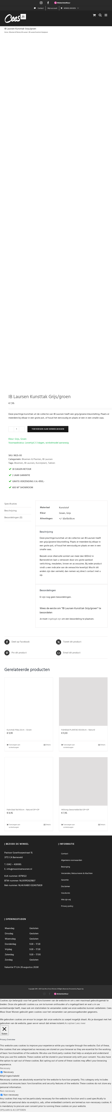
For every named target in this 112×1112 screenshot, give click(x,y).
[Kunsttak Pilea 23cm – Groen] (29, 701)
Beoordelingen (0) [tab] (13, 518)
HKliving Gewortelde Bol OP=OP (75, 809)
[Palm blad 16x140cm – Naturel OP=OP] (29, 781)
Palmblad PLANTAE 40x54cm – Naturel (78, 730)
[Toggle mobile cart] (94, 15)
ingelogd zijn (54, 619)
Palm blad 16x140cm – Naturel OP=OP (23, 809)
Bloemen (18, 463)
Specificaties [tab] (10, 504)
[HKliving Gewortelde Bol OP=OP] (83, 781)
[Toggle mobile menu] (106, 15)
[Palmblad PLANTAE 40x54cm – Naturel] (83, 701)
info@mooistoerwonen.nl (19, 869)
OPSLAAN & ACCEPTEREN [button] (13, 1110)
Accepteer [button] (70, 1023)
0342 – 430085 (14, 864)
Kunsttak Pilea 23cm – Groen (19, 730)
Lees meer (80, 1023)
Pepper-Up (80, 989)
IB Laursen (47, 459)
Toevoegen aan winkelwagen (48, 429)
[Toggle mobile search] (100, 15)
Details (48, 745)
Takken (51, 463)
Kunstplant (41, 463)
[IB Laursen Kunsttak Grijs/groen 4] (56, 212)
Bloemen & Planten (31, 459)
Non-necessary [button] (7, 1091)
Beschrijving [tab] (10, 511)
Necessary (9, 1072)
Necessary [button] (5, 1068)
